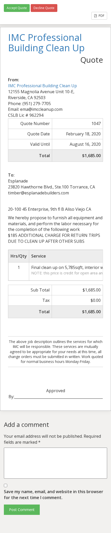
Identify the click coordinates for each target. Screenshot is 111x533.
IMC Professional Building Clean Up (42, 86)
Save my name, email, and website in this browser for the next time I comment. (53, 494)
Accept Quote (17, 8)
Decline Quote (44, 8)
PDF (101, 15)
